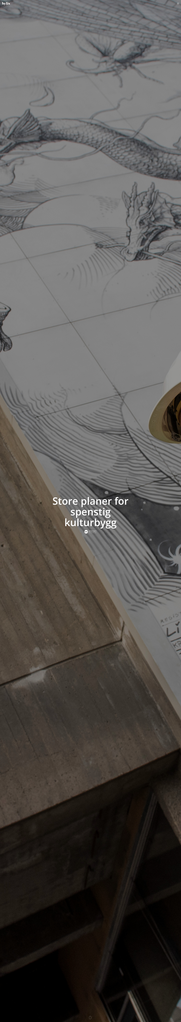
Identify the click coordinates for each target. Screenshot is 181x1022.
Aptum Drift (93, 531)
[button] (178, 3)
